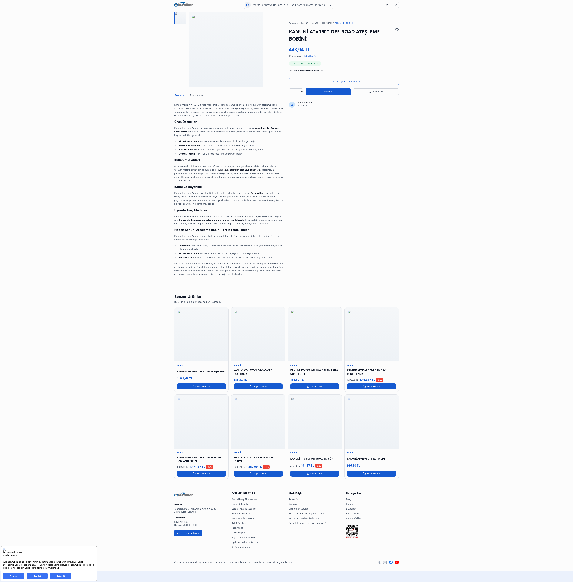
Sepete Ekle (377, 91)
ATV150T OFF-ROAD (322, 22)
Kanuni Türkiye (353, 518)
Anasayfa (293, 22)
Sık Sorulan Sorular (241, 546)
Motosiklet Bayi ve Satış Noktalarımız (307, 513)
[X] (379, 562)
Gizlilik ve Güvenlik (241, 513)
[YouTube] (397, 562)
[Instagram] (385, 562)
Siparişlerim (295, 504)
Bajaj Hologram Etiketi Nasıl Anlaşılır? (307, 523)
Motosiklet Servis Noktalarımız (304, 518)
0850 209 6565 (181, 522)
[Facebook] (391, 562)
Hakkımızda (237, 527)
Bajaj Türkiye (352, 513)
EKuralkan (351, 508)
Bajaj (348, 499)
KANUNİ (305, 22)
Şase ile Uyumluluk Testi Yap (345, 81)
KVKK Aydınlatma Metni (243, 518)
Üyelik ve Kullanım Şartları (245, 542)
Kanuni (349, 504)
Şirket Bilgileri (239, 532)
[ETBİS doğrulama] (372, 531)
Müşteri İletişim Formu (188, 533)
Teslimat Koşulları (240, 504)
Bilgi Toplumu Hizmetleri (244, 537)
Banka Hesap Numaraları (244, 499)
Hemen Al (328, 91)
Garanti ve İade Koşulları (244, 508)
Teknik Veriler (196, 95)
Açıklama (179, 95)
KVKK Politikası (239, 523)
